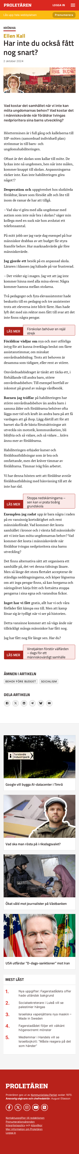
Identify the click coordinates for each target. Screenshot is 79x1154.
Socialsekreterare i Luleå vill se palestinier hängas (41, 1005)
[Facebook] (7, 703)
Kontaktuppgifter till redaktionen (25, 1117)
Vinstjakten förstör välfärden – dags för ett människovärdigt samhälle (48, 652)
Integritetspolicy (15, 1125)
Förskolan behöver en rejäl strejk (46, 330)
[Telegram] (32, 703)
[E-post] (49, 703)
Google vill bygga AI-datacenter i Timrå (34, 784)
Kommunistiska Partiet (44, 1094)
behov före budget (20, 681)
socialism (49, 681)
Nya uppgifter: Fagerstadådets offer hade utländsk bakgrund (45, 993)
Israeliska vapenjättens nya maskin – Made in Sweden (45, 1016)
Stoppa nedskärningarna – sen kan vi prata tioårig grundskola (46, 502)
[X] (15, 703)
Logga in (59, 5)
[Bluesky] (41, 703)
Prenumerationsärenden (20, 1121)
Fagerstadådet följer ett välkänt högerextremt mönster (42, 1028)
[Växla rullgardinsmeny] (73, 5)
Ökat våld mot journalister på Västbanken (36, 903)
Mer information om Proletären (24, 1129)
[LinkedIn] (24, 703)
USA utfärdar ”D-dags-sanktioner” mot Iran (38, 963)
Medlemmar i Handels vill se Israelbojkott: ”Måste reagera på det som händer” (45, 1041)
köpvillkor (36, 1125)
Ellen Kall (14, 36)
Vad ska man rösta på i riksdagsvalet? (33, 844)
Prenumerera (64, 14)
